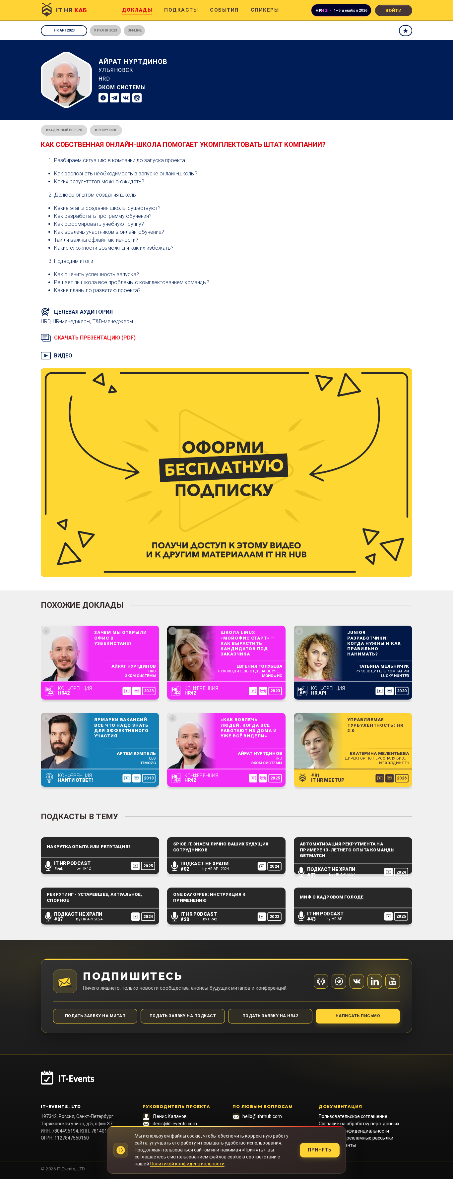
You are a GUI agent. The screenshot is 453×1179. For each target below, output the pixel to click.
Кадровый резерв (65, 130)
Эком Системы (122, 87)
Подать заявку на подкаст (183, 1016)
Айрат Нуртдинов (132, 62)
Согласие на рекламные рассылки (356, 1138)
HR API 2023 (64, 30)
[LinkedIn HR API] (374, 981)
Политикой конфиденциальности (187, 1163)
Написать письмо (358, 1016)
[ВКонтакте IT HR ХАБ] (357, 981)
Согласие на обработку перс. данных (359, 1123)
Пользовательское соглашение (353, 1116)
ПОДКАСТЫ (181, 10)
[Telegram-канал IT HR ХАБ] (321, 981)
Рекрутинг (107, 130)
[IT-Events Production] (226, 1082)
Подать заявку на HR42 (270, 1016)
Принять (320, 1149)
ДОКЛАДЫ (137, 10)
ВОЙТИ (393, 10)
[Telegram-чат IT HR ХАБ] (339, 981)
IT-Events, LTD (61, 1106)
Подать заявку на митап (95, 1016)
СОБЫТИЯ (224, 10)
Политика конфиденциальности (354, 1131)
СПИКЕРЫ (265, 10)
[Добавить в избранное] (405, 30)
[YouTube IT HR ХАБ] (392, 981)
